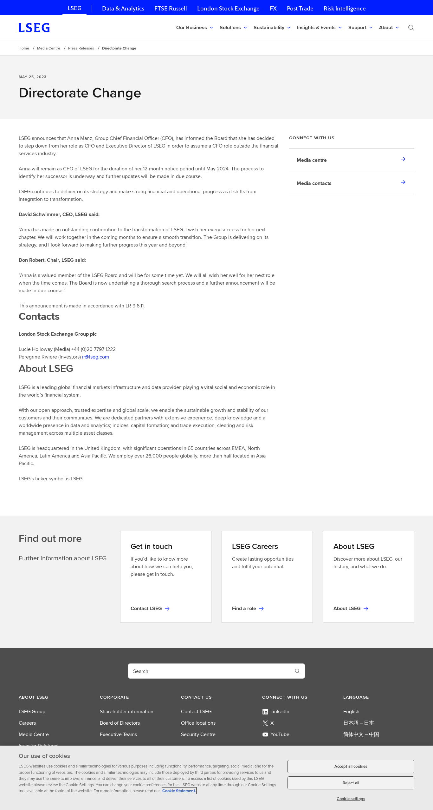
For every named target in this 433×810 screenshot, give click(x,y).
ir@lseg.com (95, 356)
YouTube (279, 734)
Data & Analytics (123, 8)
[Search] (411, 27)
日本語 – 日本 (358, 723)
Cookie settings (351, 799)
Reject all (351, 783)
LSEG (74, 8)
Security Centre (198, 734)
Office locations (198, 723)
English (351, 711)
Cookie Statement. (179, 791)
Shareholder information (126, 711)
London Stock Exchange (228, 8)
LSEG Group (32, 711)
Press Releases (81, 48)
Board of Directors (120, 723)
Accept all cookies (350, 766)
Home (24, 48)
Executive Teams (118, 734)
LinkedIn (279, 711)
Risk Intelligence (345, 8)
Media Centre (48, 48)
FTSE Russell (170, 8)
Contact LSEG (196, 711)
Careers (27, 723)
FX (273, 8)
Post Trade (300, 8)
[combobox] (209, 671)
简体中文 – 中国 (361, 734)
